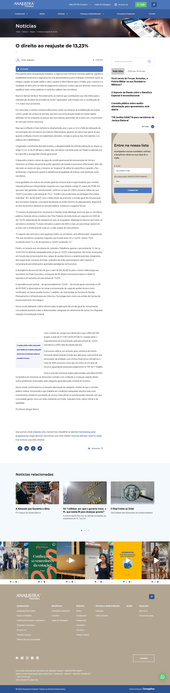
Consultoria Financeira (126, 14)
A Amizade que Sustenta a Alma (33, 508)
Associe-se (123, 4)
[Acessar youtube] (27, 658)
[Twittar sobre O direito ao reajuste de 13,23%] (39, 448)
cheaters (37, 432)
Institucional (20, 14)
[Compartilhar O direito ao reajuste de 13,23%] (20, 448)
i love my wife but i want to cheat (86, 436)
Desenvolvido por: (135, 689)
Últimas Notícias (136, 71)
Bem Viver (143, 611)
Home (18, 32)
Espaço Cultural (82, 635)
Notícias (61, 14)
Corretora (55, 616)
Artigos (32, 32)
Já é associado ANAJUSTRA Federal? (130, 177)
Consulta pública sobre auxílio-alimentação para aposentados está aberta (130, 106)
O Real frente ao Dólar (123, 508)
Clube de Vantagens (103, 4)
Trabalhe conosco (24, 635)
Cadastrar (133, 190)
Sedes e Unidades (24, 616)
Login (142, 4)
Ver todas (145, 126)
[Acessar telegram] (32, 658)
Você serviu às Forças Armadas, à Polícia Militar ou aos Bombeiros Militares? (129, 81)
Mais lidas (118, 71)
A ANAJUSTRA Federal (26, 611)
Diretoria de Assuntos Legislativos (31, 620)
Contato (152, 14)
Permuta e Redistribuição (90, 14)
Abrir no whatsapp (162, 676)
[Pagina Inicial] (24, 5)
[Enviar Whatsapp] (33, 448)
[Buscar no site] (154, 4)
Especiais (143, 606)
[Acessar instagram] (22, 658)
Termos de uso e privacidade (28, 639)
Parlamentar (81, 620)
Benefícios (57, 606)
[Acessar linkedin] (37, 658)
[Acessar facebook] (17, 658)
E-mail (117, 166)
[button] (81, 530)
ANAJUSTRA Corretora (78, 4)
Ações (42, 14)
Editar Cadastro (102, 616)
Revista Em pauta (146, 616)
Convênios (80, 625)
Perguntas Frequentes (26, 625)
